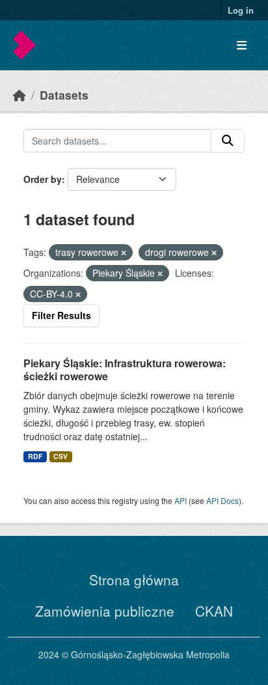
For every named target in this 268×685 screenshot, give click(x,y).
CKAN (214, 611)
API (180, 500)
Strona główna (134, 579)
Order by (42, 179)
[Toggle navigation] (241, 45)
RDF (35, 456)
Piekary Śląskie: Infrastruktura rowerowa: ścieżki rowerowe (124, 370)
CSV (60, 456)
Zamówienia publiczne (104, 611)
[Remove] (123, 252)
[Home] (19, 95)
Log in (241, 10)
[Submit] (228, 140)
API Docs (222, 500)
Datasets (64, 95)
